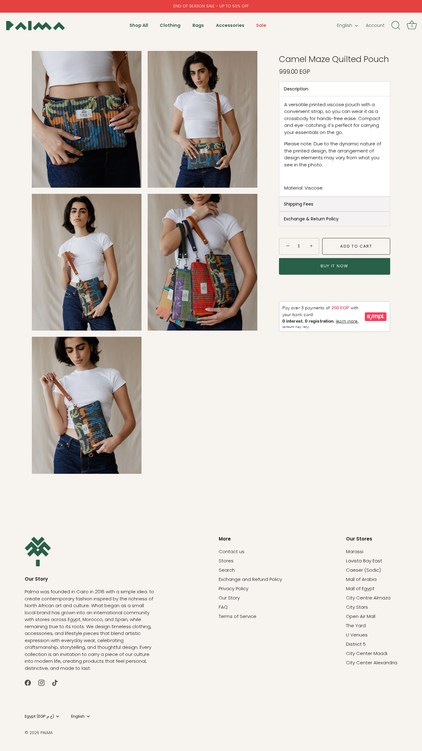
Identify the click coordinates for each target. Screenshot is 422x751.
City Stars (357, 607)
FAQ (223, 607)
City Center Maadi (366, 653)
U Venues (357, 635)
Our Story (229, 598)
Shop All (138, 25)
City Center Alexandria (371, 662)
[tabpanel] (334, 146)
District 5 (356, 644)
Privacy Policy (233, 588)
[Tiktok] (55, 682)
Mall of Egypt (360, 588)
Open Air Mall (360, 616)
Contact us (231, 551)
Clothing (170, 25)
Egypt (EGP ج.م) (39, 716)
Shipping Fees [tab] (298, 204)
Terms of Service (237, 616)
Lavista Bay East (364, 560)
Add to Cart (356, 246)
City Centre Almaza (368, 598)
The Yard (356, 625)
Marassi (354, 551)
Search (227, 570)
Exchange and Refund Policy (250, 579)
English (344, 25)
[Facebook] (28, 682)
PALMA (46, 732)
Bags (198, 25)
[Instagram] (41, 682)
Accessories (230, 25)
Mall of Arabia (361, 579)
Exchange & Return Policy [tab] (311, 219)
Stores (226, 560)
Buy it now (334, 266)
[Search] (396, 25)
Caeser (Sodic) (363, 570)
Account (375, 25)
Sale (261, 25)
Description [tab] (296, 89)
